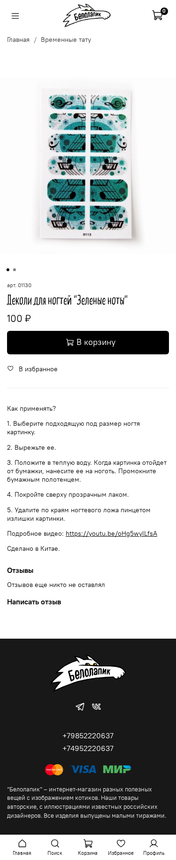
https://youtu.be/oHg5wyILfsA (111, 533)
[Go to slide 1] (7, 269)
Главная (18, 39)
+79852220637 (88, 735)
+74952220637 (88, 748)
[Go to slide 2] (14, 269)
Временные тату (66, 39)
